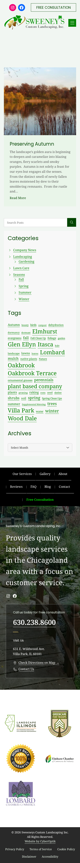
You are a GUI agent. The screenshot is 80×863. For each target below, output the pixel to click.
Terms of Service (41, 849)
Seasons (19, 274)
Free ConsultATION (53, 7)
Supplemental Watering (34, 404)
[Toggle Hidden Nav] (72, 23)
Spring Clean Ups (52, 398)
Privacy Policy (14, 849)
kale (57, 345)
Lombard (52, 352)
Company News (24, 250)
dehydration (56, 325)
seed (50, 392)
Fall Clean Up (38, 338)
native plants (28, 359)
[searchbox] (35, 222)
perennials (43, 379)
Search (71, 222)
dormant (25, 332)
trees (52, 403)
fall (26, 337)
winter (52, 411)
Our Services (22, 474)
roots (42, 392)
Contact (64, 486)
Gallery (45, 474)
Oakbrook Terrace (32, 373)
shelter (58, 392)
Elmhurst (44, 331)
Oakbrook (21, 365)
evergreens (14, 338)
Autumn (14, 325)
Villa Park (21, 410)
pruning (23, 392)
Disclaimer (29, 856)
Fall (21, 279)
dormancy (14, 332)
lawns (25, 353)
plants (12, 392)
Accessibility (50, 856)
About (62, 474)
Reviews (16, 486)
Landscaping (22, 256)
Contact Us (26, 669)
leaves (35, 353)
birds (33, 325)
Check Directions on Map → (38, 662)
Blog (47, 486)
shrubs (13, 398)
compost (42, 325)
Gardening (26, 261)
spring (34, 397)
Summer (25, 292)
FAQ (33, 486)
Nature (43, 359)
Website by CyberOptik (40, 841)
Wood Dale (22, 418)
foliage (52, 338)
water (39, 411)
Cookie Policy (66, 849)
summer (14, 404)
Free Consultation (40, 499)
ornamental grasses (20, 380)
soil (23, 398)
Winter (24, 299)
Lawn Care (21, 268)
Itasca (45, 344)
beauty (25, 325)
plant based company (35, 386)
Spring (24, 286)
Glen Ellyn (22, 344)
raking (34, 392)
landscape (14, 353)
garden (61, 338)
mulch (13, 358)
